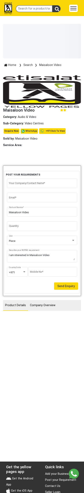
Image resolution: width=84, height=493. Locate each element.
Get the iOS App (21, 490)
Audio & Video (27, 117)
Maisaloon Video (50, 65)
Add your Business (57, 474)
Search (28, 65)
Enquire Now (11, 131)
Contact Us (52, 486)
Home (12, 65)
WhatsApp (31, 131)
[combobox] (42, 241)
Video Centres (34, 123)
